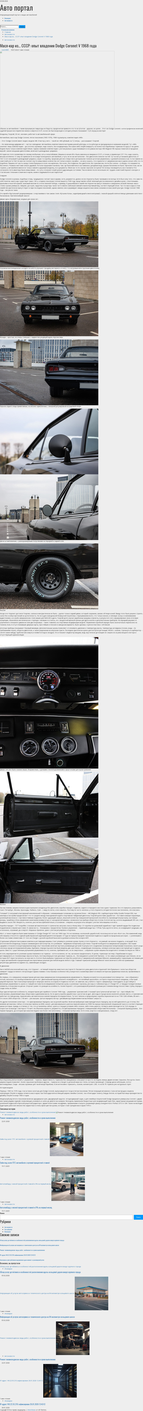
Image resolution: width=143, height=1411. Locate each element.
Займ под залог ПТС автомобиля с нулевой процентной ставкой (24, 1139)
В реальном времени (7, 30)
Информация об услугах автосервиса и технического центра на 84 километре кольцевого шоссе (29, 1245)
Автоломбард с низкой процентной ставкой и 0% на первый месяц (25, 1184)
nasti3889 (5, 50)
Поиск (2, 1213)
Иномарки (7, 18)
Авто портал (16, 7)
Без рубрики (8, 1229)
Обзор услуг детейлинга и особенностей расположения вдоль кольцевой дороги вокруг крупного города (32, 1240)
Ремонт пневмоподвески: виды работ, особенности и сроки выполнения (28, 1112)
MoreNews (32, 1410)
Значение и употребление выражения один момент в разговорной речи (22, 1260)
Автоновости (8, 20)
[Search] (0, 24)
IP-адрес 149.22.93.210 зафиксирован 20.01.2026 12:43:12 (18, 1255)
